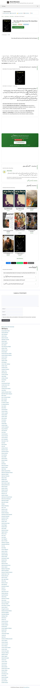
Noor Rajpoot (4, 539)
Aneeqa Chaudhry (5, 369)
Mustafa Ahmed (5, 518)
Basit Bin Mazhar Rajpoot (7, 393)
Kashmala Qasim (5, 451)
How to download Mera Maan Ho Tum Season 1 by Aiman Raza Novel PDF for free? (19, 272)
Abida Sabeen (5, 343)
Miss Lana (4, 507)
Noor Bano (4, 537)
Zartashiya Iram (5, 673)
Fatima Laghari (5, 413)
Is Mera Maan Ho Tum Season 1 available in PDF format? (14, 280)
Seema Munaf (4, 607)
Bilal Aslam (4, 395)
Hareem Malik (4, 425)
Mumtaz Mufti (4, 511)
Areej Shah (4, 379)
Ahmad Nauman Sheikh (6, 353)
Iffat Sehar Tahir (5, 441)
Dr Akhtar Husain (5, 402)
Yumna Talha (4, 661)
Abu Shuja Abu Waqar (6, 346)
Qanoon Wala (4, 556)
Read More (8, 210)
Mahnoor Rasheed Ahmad (7, 472)
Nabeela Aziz (4, 519)
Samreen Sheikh (5, 603)
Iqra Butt (3, 442)
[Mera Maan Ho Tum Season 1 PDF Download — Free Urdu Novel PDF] (20, 243)
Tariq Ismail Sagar (5, 633)
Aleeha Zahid (4, 360)
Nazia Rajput (4, 525)
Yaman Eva (4, 659)
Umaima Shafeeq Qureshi (7, 638)
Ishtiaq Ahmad (5, 448)
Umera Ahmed (5, 642)
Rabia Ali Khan (5, 563)
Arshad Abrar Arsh (5, 385)
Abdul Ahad (4, 336)
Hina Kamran (4, 430)
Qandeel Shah (5, 553)
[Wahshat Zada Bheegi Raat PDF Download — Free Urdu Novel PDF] (31, 198)
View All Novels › (20, 258)
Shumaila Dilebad (5, 614)
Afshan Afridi (4, 348)
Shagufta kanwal (5, 609)
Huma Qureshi (5, 434)
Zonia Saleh (4, 679)
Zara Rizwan (4, 672)
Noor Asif (3, 535)
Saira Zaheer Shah (5, 602)
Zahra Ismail (4, 665)
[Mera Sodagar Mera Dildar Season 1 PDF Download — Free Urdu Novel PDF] (20, 198)
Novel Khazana (15, 2)
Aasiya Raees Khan (6, 330)
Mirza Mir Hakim (5, 502)
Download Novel (20, 142)
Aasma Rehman (5, 332)
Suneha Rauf (4, 626)
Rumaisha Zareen (5, 586)
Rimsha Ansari (5, 582)
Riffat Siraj (4, 581)
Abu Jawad (4, 344)
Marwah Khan (4, 491)
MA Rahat (4, 463)
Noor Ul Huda (4, 540)
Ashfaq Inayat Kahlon (6, 388)
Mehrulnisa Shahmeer (6, 498)
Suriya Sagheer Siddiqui (7, 628)
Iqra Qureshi (4, 444)
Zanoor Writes (4, 670)
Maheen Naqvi (5, 467)
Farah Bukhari (4, 409)
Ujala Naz (4, 637)
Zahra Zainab (4, 666)
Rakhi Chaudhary (5, 570)
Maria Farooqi (4, 486)
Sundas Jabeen (5, 624)
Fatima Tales (4, 416)
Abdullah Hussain (5, 339)
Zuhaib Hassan (5, 682)
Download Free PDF (19, 27)
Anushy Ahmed (5, 374)
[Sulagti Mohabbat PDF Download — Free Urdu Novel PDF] (31, 221)
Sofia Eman (4, 617)
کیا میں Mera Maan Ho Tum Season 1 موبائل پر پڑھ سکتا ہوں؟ (13, 284)
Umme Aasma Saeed (6, 647)
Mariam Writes (5, 488)
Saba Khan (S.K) (5, 591)
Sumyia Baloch (5, 623)
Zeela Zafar (4, 675)
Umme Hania (4, 649)
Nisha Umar (4, 533)
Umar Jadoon (4, 640)
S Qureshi (4, 589)
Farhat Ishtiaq (4, 411)
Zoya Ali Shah (4, 680)
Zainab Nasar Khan (6, 668)
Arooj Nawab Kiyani (6, 383)
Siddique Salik (5, 616)
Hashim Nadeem (5, 427)
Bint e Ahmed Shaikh (6, 397)
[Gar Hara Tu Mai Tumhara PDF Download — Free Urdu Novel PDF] (8, 221)
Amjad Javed (4, 365)
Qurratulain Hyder (5, 558)
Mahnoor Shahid (5, 474)
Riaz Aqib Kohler (5, 579)
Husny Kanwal (5, 437)
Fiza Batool (4, 420)
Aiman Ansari (4, 357)
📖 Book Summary (5, 13)
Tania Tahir (4, 631)
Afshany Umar (5, 350)
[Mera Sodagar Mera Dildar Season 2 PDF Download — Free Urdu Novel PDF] (8, 198)
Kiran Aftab (4, 456)
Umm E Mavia (4, 645)
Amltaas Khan (4, 367)
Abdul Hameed (5, 337)
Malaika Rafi (4, 479)
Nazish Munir (4, 526)
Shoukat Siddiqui (5, 612)
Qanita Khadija (5, 554)
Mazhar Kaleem (5, 495)
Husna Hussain (5, 435)
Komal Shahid (4, 460)
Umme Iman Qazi (5, 651)
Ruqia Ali (3, 588)
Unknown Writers (5, 652)
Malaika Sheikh (5, 481)
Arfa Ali (3, 381)
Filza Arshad (4, 418)
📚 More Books (26, 13)
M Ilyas (3, 462)
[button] (37, 6)
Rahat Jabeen (4, 567)
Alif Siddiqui (4, 362)
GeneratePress (26, 687)
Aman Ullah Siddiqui (6, 364)
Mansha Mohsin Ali (5, 484)
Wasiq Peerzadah (5, 658)
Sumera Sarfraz (5, 621)
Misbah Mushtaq (5, 505)
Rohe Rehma (4, 584)
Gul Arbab (4, 421)
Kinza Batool (4, 455)
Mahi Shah (4, 469)
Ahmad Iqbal (4, 351)
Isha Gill (3, 446)
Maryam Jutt (4, 493)
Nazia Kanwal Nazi (5, 523)
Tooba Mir (4, 635)
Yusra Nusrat (4, 663)
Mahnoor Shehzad (5, 476)
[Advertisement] (20, 47)
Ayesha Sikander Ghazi (6, 392)
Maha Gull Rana (5, 465)
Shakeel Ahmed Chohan (7, 610)
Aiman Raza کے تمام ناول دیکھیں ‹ (32, 180)
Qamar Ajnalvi (4, 551)
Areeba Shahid (5, 378)
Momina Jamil (4, 509)
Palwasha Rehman (5, 544)
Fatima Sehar (4, 414)
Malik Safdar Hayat (6, 483)
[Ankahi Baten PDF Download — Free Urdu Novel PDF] (20, 221)
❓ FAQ (31, 13)
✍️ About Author (20, 13)
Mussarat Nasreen (5, 516)
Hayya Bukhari (5, 428)
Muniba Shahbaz (5, 512)
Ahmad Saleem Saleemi (7, 355)
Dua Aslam (4, 406)
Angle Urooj (4, 371)
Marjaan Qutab (5, 490)
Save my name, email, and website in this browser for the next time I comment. (19, 317)
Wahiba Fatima (5, 654)
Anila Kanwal (4, 372)
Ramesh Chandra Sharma (7, 572)
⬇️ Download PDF (13, 13)
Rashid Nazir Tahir (5, 574)
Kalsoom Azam (5, 449)
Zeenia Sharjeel (5, 677)
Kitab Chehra (4, 458)
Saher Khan (4, 596)
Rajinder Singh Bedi (6, 568)
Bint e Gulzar (4, 399)
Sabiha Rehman (5, 593)
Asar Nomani (4, 386)
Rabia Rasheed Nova (6, 565)
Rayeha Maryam (5, 575)
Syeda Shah (4, 630)
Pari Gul (3, 546)
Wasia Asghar (4, 656)
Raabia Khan (4, 560)
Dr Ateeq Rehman (5, 404)
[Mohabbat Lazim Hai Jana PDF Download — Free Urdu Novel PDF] (8, 243)
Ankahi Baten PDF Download (20, 230)
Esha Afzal (4, 407)
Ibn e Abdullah (5, 439)
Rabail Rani (4, 561)
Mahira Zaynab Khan (6, 470)
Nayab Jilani (4, 521)
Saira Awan (4, 600)
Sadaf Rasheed (5, 595)
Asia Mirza (4, 390)
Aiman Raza (4, 358)
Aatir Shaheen (5, 334)
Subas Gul (4, 619)
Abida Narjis (4, 341)
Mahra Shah (4, 477)
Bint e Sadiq (4, 400)
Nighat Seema (5, 532)
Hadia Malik (4, 423)
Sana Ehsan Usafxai (6, 605)
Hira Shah (4, 432)
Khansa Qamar (5, 453)
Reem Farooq (4, 577)
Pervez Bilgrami (5, 549)
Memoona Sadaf (5, 500)
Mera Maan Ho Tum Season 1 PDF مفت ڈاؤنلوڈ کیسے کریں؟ (13, 276)
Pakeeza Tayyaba (5, 542)
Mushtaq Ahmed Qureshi (7, 514)
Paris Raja (4, 547)
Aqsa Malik (4, 376)
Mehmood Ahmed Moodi (7, 497)
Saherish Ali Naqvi (5, 598)
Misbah (3, 504)
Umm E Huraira (5, 644)
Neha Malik (4, 528)
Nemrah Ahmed (5, 530)
